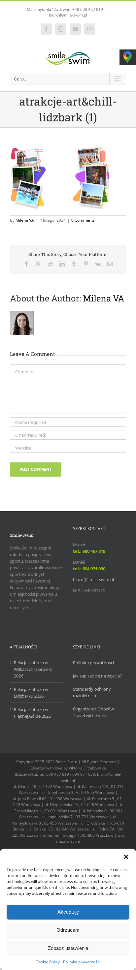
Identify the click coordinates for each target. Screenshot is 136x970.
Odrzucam (68, 930)
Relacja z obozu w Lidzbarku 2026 (31, 692)
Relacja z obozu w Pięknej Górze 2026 (32, 712)
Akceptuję (68, 912)
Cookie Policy (48, 962)
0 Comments (83, 220)
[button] (126, 857)
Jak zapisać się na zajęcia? (97, 676)
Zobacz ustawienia (68, 948)
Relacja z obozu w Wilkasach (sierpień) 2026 (33, 669)
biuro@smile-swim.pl (68, 15)
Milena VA (25, 220)
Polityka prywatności (81, 962)
